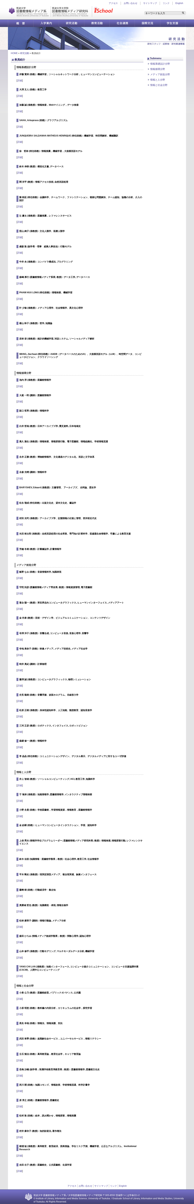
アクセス (72, 1186)
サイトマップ (150, 3)
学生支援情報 (172, 23)
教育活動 (97, 23)
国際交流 (147, 23)
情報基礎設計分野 (160, 63)
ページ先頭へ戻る (158, 90)
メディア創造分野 (160, 74)
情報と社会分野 (158, 85)
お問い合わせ (130, 3)
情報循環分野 (157, 69)
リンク (166, 3)
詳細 (19, 80)
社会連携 (122, 23)
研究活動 (71, 23)
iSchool (104, 11)
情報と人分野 (157, 79)
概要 (20, 23)
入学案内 (46, 23)
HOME (14, 53)
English (179, 3)
